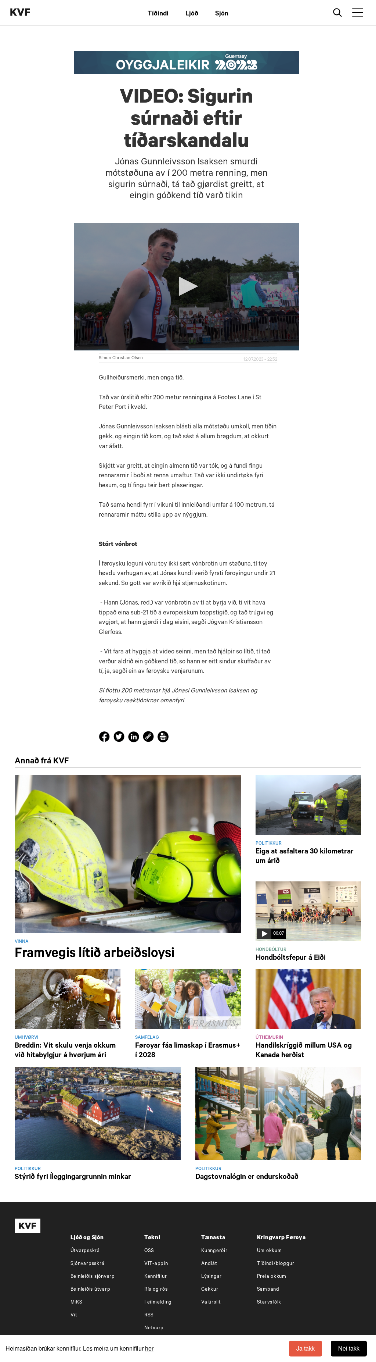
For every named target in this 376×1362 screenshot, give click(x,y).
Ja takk (305, 1348)
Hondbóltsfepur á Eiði (291, 959)
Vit (73, 1315)
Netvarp (154, 1328)
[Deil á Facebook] (105, 738)
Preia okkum (271, 1277)
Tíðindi (158, 14)
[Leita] (337, 12)
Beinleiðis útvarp (90, 1290)
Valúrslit (211, 1302)
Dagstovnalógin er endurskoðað (247, 1178)
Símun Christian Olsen (121, 358)
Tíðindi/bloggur (275, 1264)
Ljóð (191, 14)
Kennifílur (155, 1277)
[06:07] (308, 912)
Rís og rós (156, 1290)
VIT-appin (156, 1264)
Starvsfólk (269, 1302)
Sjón (221, 14)
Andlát (209, 1264)
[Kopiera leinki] (148, 738)
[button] (186, 286)
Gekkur (209, 1290)
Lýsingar (211, 1277)
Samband (268, 1290)
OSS (149, 1251)
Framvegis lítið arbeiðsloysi (94, 954)
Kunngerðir (214, 1251)
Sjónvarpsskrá (87, 1264)
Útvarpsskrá (85, 1251)
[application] (187, 286)
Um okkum (269, 1251)
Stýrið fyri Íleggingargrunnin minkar (73, 1178)
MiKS (76, 1302)
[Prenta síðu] (163, 738)
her (149, 1348)
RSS (149, 1315)
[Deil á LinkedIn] (134, 738)
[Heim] (31, 13)
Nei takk (348, 1348)
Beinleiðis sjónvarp (92, 1277)
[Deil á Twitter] (120, 738)
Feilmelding (158, 1302)
